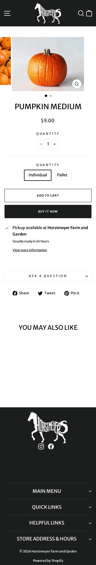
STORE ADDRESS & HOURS (47, 539)
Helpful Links (46, 523)
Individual (38, 175)
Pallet (62, 175)
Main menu (47, 491)
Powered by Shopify (48, 561)
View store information (30, 250)
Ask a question (48, 276)
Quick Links (47, 507)
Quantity (47, 134)
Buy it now (48, 211)
